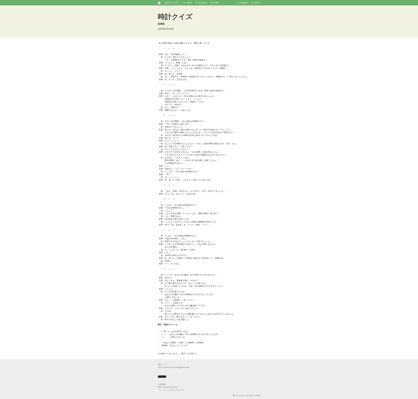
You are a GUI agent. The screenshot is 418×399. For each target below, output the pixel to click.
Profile (216, 3)
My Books (202, 3)
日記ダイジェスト (172, 3)
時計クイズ (163, 364)
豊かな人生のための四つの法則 (246, 395)
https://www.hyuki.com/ (168, 387)
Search (256, 3)
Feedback (243, 3)
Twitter (189, 3)
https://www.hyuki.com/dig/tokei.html (173, 367)
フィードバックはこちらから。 (171, 390)
